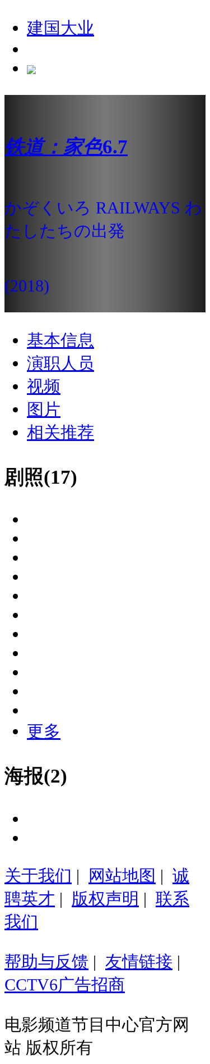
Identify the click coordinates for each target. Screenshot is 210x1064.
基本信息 (60, 340)
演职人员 (60, 363)
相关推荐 (60, 432)
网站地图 (122, 875)
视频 (43, 386)
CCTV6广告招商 (64, 984)
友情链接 (138, 961)
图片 (43, 409)
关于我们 (38, 875)
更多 (43, 731)
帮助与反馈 (46, 961)
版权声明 (105, 898)
